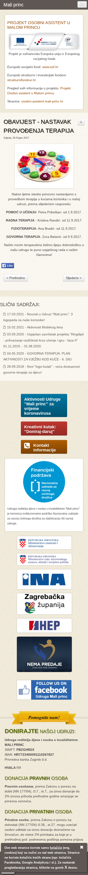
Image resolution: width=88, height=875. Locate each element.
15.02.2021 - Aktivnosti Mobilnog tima (34, 327)
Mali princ (13, 4)
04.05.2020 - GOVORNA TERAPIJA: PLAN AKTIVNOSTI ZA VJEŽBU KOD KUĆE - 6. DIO (37, 356)
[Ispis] (81, 122)
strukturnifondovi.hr (21, 80)
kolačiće (56, 848)
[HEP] (44, 625)
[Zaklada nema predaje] (44, 654)
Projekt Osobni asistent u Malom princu (38, 25)
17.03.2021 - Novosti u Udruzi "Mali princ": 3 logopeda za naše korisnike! (38, 317)
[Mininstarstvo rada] (44, 559)
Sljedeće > (73, 278)
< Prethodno (16, 278)
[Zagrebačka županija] (44, 603)
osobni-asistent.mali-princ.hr (42, 101)
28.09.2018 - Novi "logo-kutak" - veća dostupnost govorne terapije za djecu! (41, 369)
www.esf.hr (50, 67)
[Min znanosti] (44, 542)
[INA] (44, 579)
